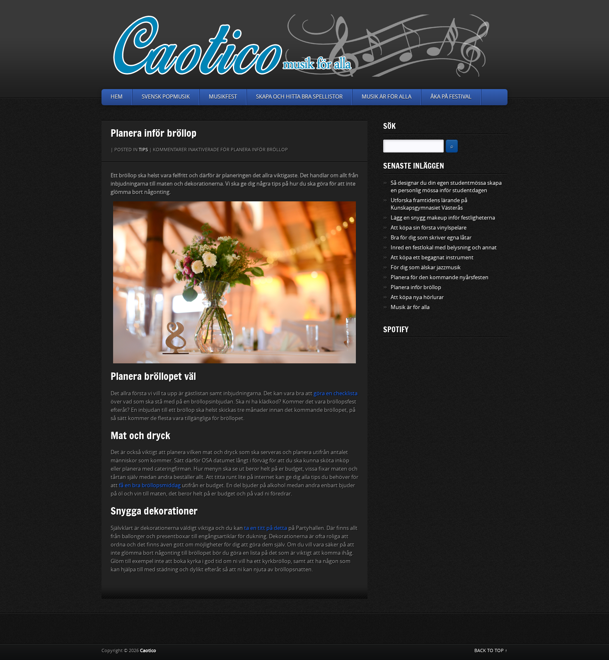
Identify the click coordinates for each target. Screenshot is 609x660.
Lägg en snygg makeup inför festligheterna (443, 218)
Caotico (148, 650)
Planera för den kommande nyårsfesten (439, 277)
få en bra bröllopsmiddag (150, 485)
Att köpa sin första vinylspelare (428, 228)
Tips (143, 149)
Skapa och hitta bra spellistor (299, 97)
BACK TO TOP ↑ (491, 650)
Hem (117, 97)
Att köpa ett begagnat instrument (432, 257)
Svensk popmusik (166, 97)
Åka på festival (450, 97)
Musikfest (223, 97)
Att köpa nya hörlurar (417, 297)
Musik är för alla (386, 97)
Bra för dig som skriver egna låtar (431, 238)
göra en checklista (336, 393)
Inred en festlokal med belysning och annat (444, 247)
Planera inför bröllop (416, 287)
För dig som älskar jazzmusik (426, 267)
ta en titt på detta (265, 528)
